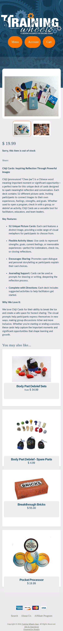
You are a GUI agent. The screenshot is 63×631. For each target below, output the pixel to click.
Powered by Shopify (32, 629)
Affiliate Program (43, 615)
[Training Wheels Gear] (31, 34)
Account (33, 42)
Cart (49, 42)
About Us (26, 615)
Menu (15, 42)
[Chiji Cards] (22, 129)
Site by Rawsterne (31, 627)
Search (14, 615)
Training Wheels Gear (30, 624)
